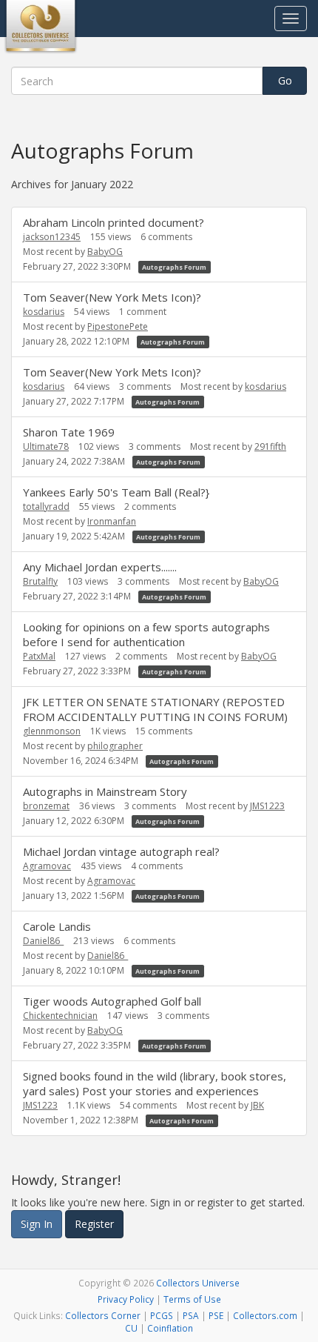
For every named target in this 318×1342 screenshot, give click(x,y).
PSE (216, 1315)
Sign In (37, 1224)
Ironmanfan (111, 521)
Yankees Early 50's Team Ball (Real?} (116, 492)
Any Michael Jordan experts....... (100, 566)
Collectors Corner (103, 1315)
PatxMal (39, 656)
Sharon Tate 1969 (69, 432)
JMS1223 (267, 806)
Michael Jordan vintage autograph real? (121, 851)
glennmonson (52, 731)
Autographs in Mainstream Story (105, 791)
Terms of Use (192, 1299)
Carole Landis (57, 926)
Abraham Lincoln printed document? (113, 222)
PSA (191, 1315)
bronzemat (46, 806)
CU (131, 1328)
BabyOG (105, 251)
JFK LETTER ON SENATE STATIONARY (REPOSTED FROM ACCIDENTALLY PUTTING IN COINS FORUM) (155, 709)
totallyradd (46, 506)
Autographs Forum (174, 267)
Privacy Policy (126, 1299)
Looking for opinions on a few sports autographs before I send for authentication (146, 634)
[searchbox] (137, 81)
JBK (257, 1105)
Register (94, 1224)
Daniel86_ (43, 940)
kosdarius (43, 311)
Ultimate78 (46, 446)
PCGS (161, 1315)
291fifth (270, 446)
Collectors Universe (198, 1283)
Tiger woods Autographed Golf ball (112, 1001)
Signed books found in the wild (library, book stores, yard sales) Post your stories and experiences (154, 1083)
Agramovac (47, 866)
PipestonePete (117, 326)
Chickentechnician (60, 1015)
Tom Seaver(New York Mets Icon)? (112, 297)
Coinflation (170, 1328)
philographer (115, 746)
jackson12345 (52, 236)
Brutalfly (40, 581)
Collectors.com (265, 1315)
